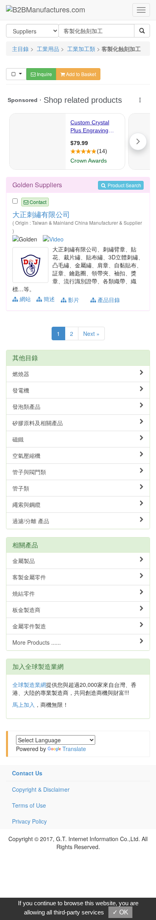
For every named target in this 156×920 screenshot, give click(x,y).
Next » (91, 333)
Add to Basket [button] (80, 74)
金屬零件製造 (29, 626)
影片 (72, 300)
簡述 (48, 299)
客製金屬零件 (29, 577)
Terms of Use (29, 805)
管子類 (20, 488)
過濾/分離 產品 (30, 521)
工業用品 (48, 49)
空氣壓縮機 (26, 455)
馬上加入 (23, 704)
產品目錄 (108, 300)
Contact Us (27, 773)
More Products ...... (36, 642)
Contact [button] (37, 201)
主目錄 (20, 49)
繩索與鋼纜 (26, 504)
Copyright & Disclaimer (41, 789)
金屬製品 (23, 561)
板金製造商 (26, 610)
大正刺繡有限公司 (41, 214)
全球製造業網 (29, 685)
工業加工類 (81, 49)
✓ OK (120, 912)
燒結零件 (23, 593)
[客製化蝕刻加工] (31, 264)
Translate (74, 749)
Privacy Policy (29, 821)
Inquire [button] (44, 74)
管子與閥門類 (29, 472)
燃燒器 (20, 374)
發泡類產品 (26, 406)
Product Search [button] (123, 185)
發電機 (20, 390)
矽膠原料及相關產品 (37, 423)
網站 (24, 299)
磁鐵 (18, 439)
